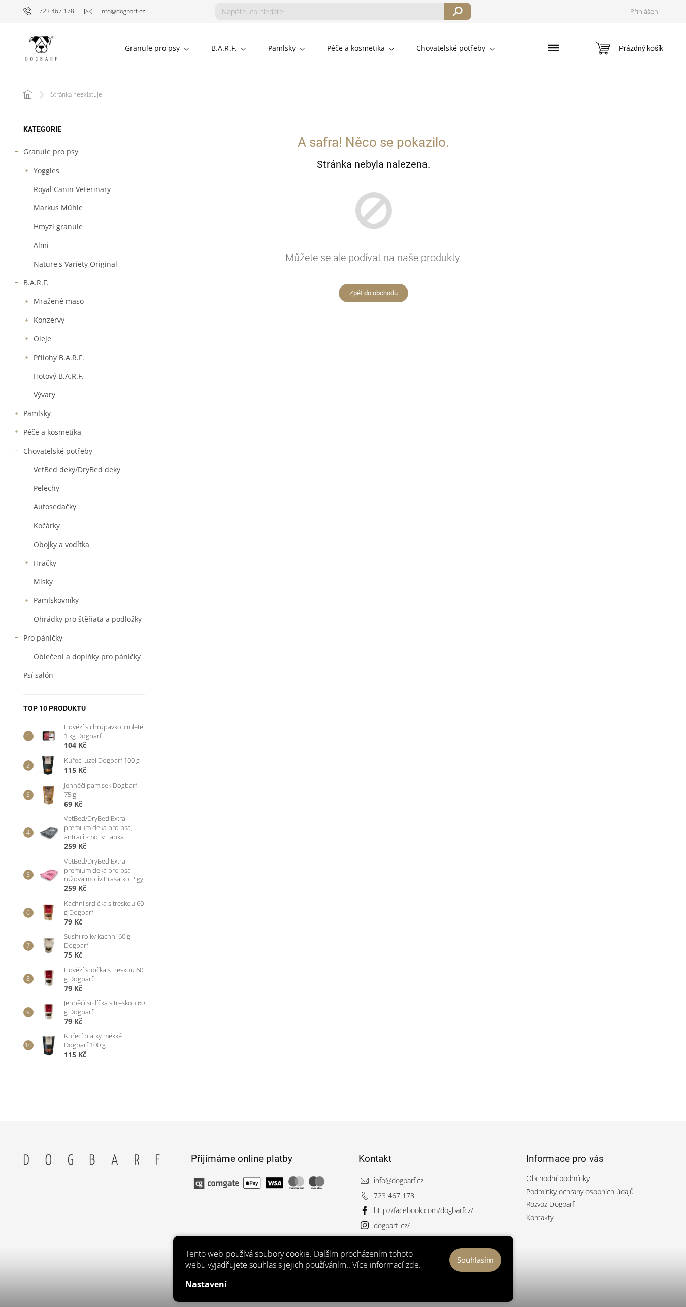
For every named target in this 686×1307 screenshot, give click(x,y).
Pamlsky (37, 413)
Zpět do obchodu (373, 293)
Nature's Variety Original (75, 264)
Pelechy (46, 488)
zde (412, 1264)
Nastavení (206, 1284)
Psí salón (38, 675)
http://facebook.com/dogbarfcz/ (423, 1210)
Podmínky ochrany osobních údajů (580, 1191)
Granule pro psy (50, 151)
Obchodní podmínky (558, 1178)
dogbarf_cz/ (392, 1225)
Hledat (457, 11)
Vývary (44, 394)
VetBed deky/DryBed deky (77, 469)
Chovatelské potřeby (57, 451)
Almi (41, 245)
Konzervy (49, 320)
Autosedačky (55, 507)
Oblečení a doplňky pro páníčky (87, 656)
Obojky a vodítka (61, 544)
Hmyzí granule (58, 226)
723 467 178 (394, 1195)
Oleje (42, 338)
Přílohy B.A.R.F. (59, 357)
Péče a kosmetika (52, 432)
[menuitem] (157, 48)
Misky (43, 581)
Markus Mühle (58, 207)
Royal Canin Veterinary (72, 189)
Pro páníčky (42, 638)
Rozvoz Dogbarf (550, 1204)
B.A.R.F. (36, 283)
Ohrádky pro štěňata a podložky (88, 619)
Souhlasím (475, 1260)
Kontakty (539, 1217)
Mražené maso (59, 301)
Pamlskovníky (56, 600)
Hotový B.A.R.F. (59, 376)
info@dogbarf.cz (398, 1180)
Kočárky (47, 525)
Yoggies (46, 170)
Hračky (45, 563)
